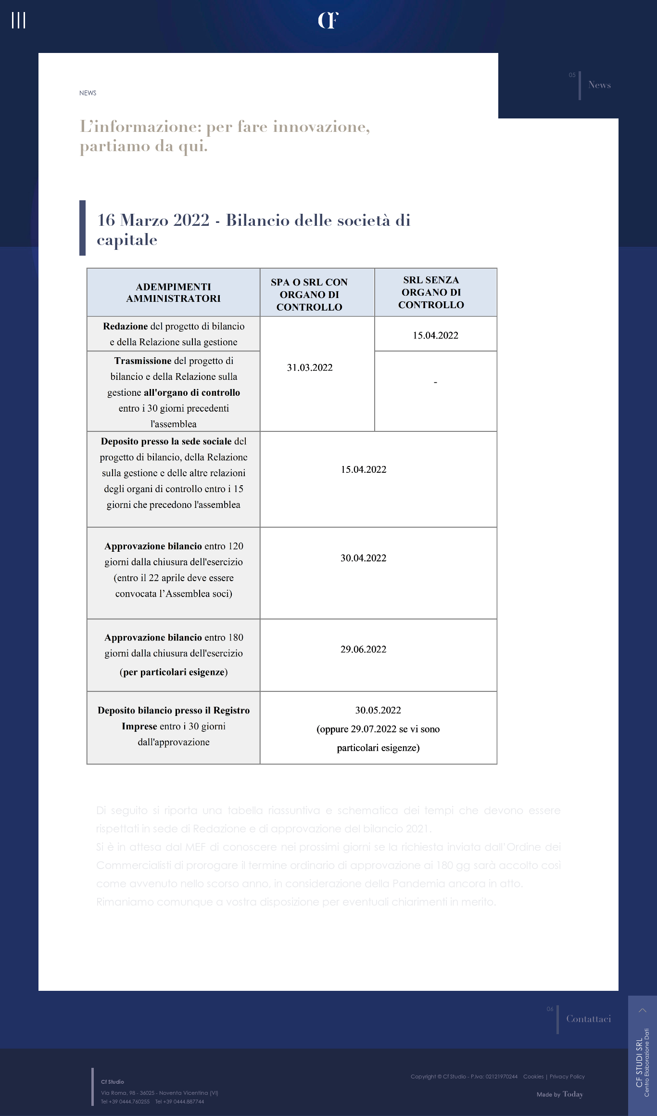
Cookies (533, 1052)
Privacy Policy (567, 1052)
